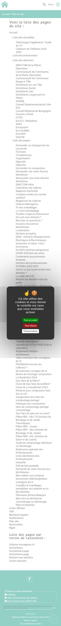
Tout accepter (30, 320)
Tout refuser (30, 325)
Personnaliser (31, 331)
